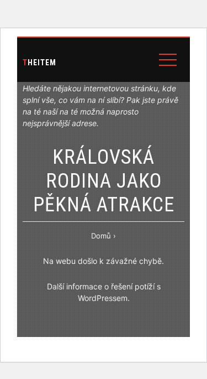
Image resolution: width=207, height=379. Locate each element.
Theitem (39, 62)
